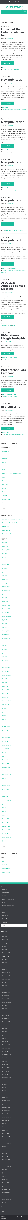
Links (3, 902)
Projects (7, 268)
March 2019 (5, 723)
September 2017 (6, 774)
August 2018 (5, 748)
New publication (12, 79)
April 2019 (4, 719)
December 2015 (6, 826)
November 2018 (6, 737)
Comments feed (6, 868)
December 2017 (6, 767)
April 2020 (4, 682)
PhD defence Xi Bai (7, 534)
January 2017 (5, 789)
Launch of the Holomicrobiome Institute (13, 32)
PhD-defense (9, 357)
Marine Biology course (8, 905)
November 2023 (6, 590)
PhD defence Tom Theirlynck (9, 522)
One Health (16, 69)
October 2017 (5, 771)
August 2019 (5, 704)
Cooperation (5, 892)
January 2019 (5, 730)
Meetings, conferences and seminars (11, 321)
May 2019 (4, 715)
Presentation (5, 484)
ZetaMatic (3, 1218)
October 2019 (5, 697)
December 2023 (6, 586)
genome (9, 152)
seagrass (16, 190)
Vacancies (4, 503)
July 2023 (4, 594)
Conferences (5, 451)
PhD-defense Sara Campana (13, 371)
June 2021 (4, 653)
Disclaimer (5, 896)
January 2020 (5, 693)
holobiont (5, 69)
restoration (3, 325)
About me (4, 889)
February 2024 (6, 583)
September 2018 (6, 745)
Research (4, 919)
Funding (4, 462)
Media (3, 469)
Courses (4, 455)
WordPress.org (6, 872)
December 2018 (6, 734)
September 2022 (6, 616)
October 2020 (5, 671)
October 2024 (5, 564)
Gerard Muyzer (14, 6)
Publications (5, 107)
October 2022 (5, 612)
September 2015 (6, 837)
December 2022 (6, 605)
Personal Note (6, 909)
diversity (11, 323)
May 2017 (4, 778)
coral (7, 230)
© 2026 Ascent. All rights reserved (9, 1216)
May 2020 (4, 678)
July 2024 (4, 568)
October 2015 (5, 833)
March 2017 (5, 782)
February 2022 (6, 631)
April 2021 (4, 656)
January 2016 (5, 822)
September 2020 (6, 675)
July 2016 (4, 804)
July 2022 (4, 620)
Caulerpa (5, 109)
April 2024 (4, 575)
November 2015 (6, 830)
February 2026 (6, 550)
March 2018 (5, 760)
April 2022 (4, 627)
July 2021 (4, 649)
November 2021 (6, 638)
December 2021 (6, 634)
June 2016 (4, 807)
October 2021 (5, 642)
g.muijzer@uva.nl (15, 1)
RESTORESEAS (10, 407)
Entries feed (5, 865)
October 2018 (5, 741)
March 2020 (5, 686)
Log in (3, 861)
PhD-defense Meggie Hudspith (13, 336)
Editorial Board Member (8, 899)
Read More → (7, 63)
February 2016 (6, 818)
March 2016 (5, 815)
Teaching (4, 495)
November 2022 (6, 609)
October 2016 (5, 796)
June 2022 (4, 623)
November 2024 (6, 561)
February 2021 (6, 660)
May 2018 (4, 756)
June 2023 (4, 597)
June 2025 (4, 557)
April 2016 (4, 811)
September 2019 (6, 701)
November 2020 (6, 667)
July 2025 (4, 553)
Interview (4, 466)
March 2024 (5, 579)
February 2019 (6, 726)
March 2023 (5, 601)
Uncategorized (6, 499)
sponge (21, 230)
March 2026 (5, 546)
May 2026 (4, 542)
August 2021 (5, 645)
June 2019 (4, 712)
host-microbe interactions (14, 270)
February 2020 (6, 690)
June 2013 (4, 841)
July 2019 (4, 708)
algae (4, 230)
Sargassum (4, 272)
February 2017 (6, 785)
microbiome (10, 69)
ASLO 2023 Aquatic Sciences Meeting (13, 286)
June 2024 (4, 572)
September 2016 (6, 800)
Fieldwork (4, 458)
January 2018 (5, 763)
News (3, 67)
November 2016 (6, 793)
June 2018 (4, 752)
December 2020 (6, 664)
